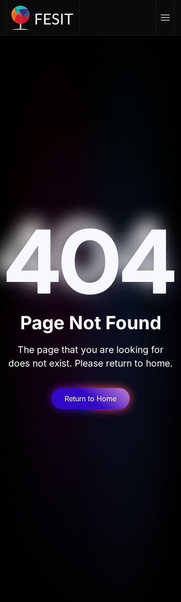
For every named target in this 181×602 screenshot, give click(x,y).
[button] (165, 17)
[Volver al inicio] (43, 17)
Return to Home (90, 398)
